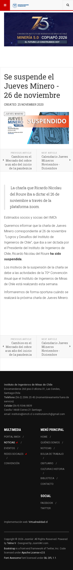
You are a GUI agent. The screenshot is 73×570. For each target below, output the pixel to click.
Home (44, 436)
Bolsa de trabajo (52, 454)
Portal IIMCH (12, 436)
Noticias (9, 442)
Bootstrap (9, 548)
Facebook (47, 503)
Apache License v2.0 (33, 552)
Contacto (47, 484)
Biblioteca (47, 478)
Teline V (11, 543)
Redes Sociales (14, 454)
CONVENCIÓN (11, 463)
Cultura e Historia (52, 469)
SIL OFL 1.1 (50, 558)
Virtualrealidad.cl (38, 522)
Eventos (9, 448)
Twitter (46, 508)
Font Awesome (12, 558)
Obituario (47, 463)
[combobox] (68, 5)
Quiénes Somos (50, 442)
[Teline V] (21, 5)
